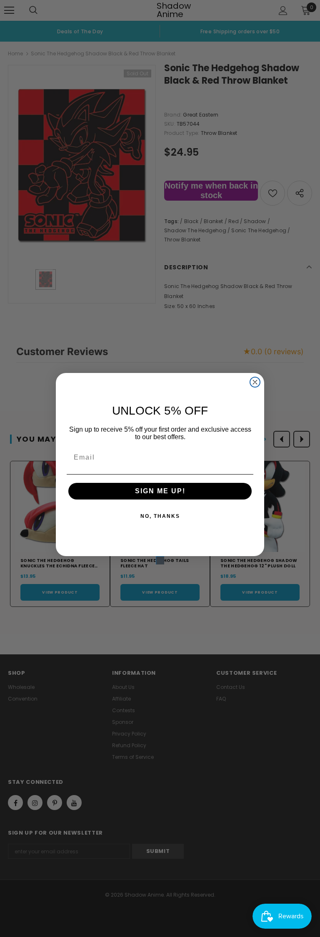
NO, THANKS (160, 516)
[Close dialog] (255, 382)
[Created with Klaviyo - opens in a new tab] (160, 560)
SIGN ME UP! (160, 491)
